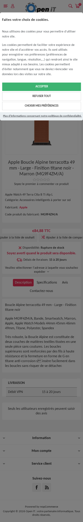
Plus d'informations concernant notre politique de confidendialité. (42, 116)
